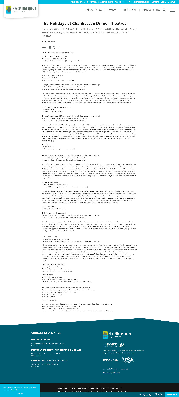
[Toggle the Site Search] (164, 9)
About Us (171, 2)
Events (112, 9)
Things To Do (93, 9)
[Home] (21, 10)
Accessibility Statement (111, 373)
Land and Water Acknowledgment (115, 369)
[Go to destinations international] (114, 345)
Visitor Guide (171, 394)
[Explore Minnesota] (111, 360)
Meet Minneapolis (41, 340)
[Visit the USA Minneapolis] (128, 360)
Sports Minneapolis (141, 2)
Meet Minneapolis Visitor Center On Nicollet (56, 350)
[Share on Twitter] (54, 47)
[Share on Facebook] (50, 47)
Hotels (91, 388)
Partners (155, 2)
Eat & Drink (129, 9)
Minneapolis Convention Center (100, 2)
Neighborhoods (102, 388)
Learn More (15, 390)
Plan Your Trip (151, 9)
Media (163, 2)
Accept (20, 393)
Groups (128, 2)
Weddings (119, 2)
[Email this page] (58, 47)
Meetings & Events (78, 2)
